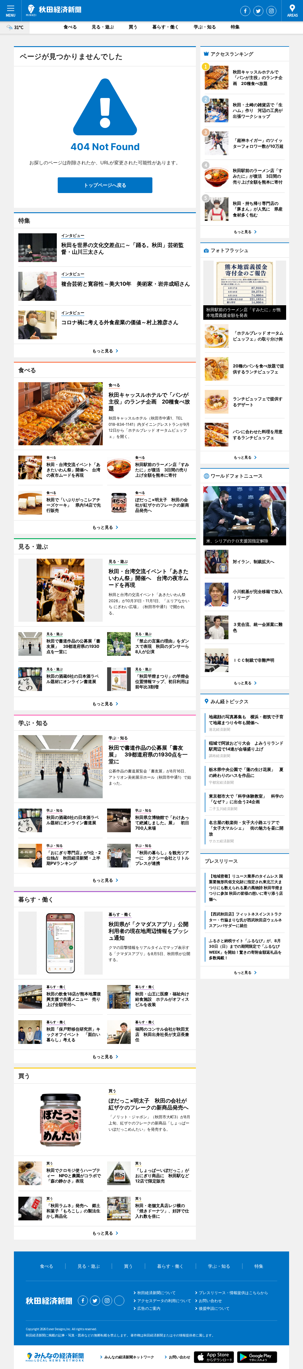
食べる (70, 27)
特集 (235, 27)
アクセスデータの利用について (164, 1300)
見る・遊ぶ (103, 27)
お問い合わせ (210, 1300)
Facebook (245, 11)
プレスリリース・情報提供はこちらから (233, 1292)
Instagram (271, 11)
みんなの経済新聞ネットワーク (55, 1357)
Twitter (258, 11)
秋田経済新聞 (53, 10)
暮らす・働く (165, 27)
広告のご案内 (148, 1308)
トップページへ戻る (105, 185)
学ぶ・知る (205, 27)
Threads (119, 1301)
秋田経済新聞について (156, 1292)
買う (133, 27)
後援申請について (214, 1308)
